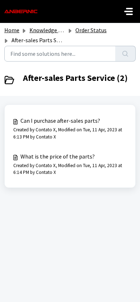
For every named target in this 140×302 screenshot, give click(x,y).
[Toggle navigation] (128, 11)
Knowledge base (49, 30)
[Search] (125, 54)
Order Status (91, 30)
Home (11, 30)
